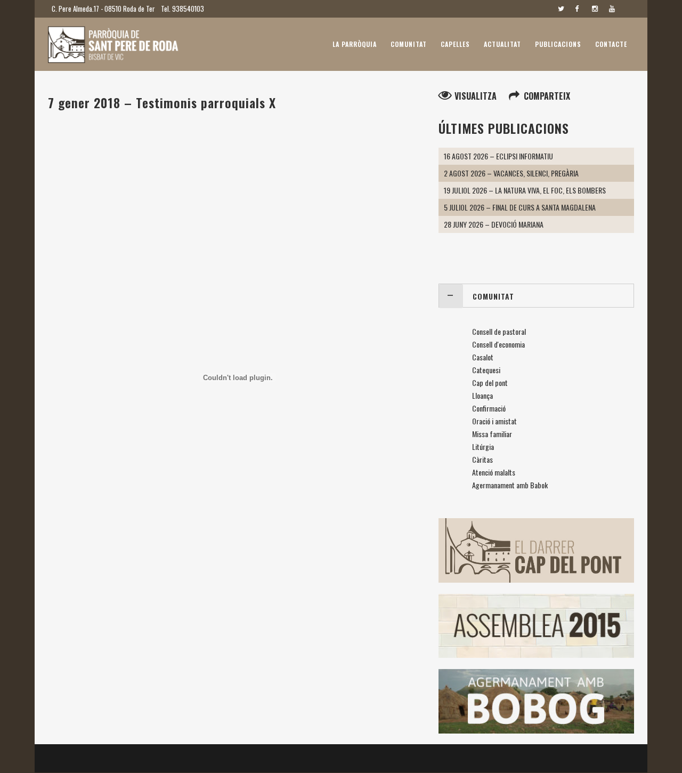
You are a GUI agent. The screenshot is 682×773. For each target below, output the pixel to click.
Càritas (482, 459)
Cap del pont (490, 382)
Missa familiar (492, 433)
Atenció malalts (493, 472)
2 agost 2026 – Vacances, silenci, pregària (511, 173)
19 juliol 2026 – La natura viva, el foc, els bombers (525, 190)
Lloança (482, 395)
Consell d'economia (498, 344)
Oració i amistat (494, 420)
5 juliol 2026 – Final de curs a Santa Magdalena (520, 207)
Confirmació (489, 408)
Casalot (482, 357)
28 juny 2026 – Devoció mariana (493, 224)
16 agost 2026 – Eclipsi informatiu (498, 156)
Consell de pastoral (499, 331)
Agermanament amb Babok (510, 484)
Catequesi (486, 369)
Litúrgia (483, 446)
